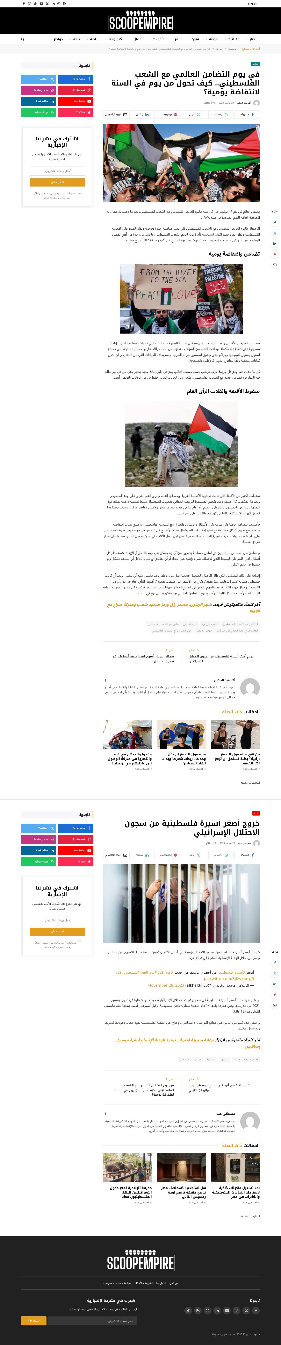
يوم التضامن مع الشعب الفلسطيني (171, 631)
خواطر (58, 39)
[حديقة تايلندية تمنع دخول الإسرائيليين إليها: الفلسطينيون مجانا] (127, 1167)
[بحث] (23, 39)
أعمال (138, 39)
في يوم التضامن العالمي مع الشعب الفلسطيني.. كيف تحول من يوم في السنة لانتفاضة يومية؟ (144, 1089)
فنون (195, 39)
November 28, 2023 (166, 985)
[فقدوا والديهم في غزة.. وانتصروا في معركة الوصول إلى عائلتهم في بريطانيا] (127, 734)
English (252, 4)
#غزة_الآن (165, 972)
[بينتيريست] (275, 254)
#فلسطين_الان (128, 972)
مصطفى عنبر (244, 843)
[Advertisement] (57, 243)
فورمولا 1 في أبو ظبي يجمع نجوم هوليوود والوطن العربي (219, 1087)
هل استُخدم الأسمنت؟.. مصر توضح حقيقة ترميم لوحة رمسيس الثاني (183, 1192)
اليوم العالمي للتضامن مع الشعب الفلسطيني (172, 624)
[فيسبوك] (275, 222)
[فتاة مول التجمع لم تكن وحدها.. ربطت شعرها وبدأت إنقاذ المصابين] (181, 734)
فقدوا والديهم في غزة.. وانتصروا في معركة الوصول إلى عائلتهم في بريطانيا (130, 758)
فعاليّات (233, 39)
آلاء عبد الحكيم (244, 103)
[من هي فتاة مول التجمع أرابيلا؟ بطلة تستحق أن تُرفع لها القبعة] (235, 734)
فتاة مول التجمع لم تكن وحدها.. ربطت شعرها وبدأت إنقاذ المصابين (183, 758)
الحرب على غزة (210, 624)
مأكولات (159, 39)
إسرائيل (225, 1059)
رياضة (94, 39)
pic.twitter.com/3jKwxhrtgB (229, 979)
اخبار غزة (211, 1059)
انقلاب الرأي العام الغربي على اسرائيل (237, 631)
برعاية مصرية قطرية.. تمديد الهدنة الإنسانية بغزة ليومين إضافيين (188, 1043)
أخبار (253, 39)
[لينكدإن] (275, 243)
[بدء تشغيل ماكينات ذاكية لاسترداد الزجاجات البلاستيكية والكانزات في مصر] (235, 1167)
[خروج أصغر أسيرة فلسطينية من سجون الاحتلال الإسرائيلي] (181, 903)
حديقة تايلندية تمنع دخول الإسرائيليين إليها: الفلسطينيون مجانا (131, 1192)
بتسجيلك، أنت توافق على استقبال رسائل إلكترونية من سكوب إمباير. (55, 195)
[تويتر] (275, 233)
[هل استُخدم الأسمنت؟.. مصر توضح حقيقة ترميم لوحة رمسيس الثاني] (181, 1167)
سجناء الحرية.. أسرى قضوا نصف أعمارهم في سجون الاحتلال (143, 659)
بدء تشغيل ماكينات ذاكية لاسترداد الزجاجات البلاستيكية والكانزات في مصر (236, 1192)
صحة (76, 39)
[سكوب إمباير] (140, 20)
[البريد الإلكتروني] (275, 265)
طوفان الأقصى (204, 631)
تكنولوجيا (116, 39)
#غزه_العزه (149, 972)
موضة (213, 39)
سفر (178, 39)
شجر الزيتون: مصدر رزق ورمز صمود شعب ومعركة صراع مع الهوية (183, 607)
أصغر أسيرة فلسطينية (246, 1059)
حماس (198, 1059)
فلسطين (184, 1059)
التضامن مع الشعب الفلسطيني (240, 624)
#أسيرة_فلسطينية (231, 972)
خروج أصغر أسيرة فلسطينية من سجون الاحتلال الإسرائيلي (221, 659)
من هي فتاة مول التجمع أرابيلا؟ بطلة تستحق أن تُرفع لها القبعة (237, 758)
